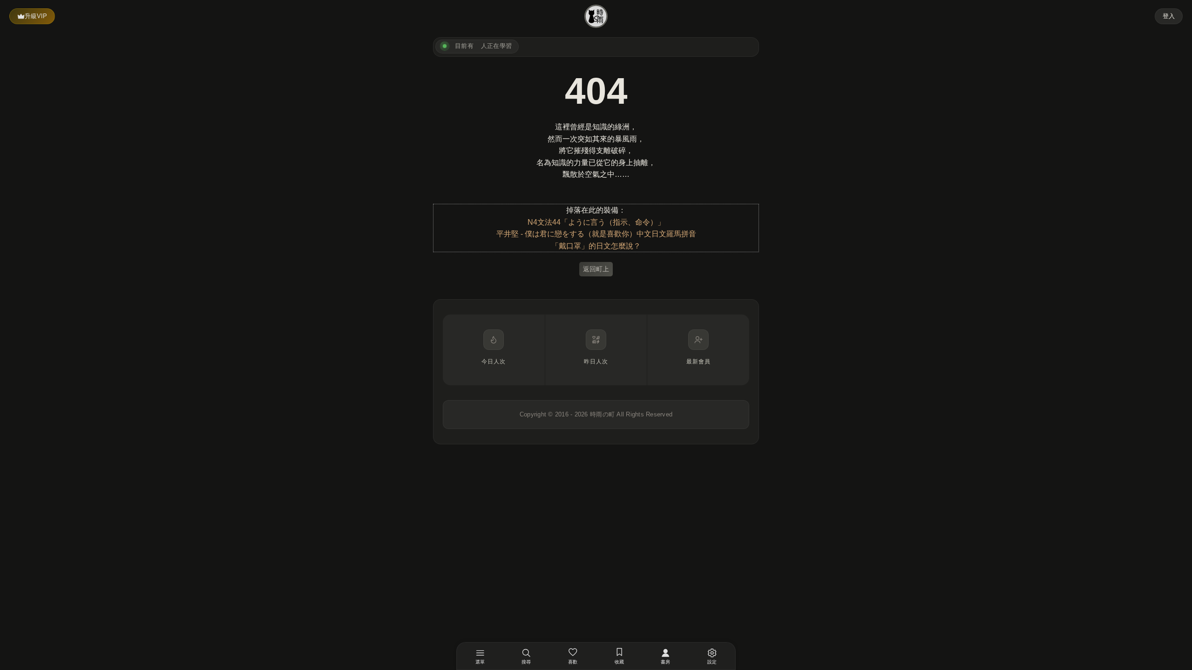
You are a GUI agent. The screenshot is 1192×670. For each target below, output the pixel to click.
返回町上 (596, 269)
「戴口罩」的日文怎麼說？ (596, 246)
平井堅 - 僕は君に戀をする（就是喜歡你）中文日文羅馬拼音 (596, 234)
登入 (1169, 16)
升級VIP (36, 16)
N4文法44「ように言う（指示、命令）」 (596, 222)
